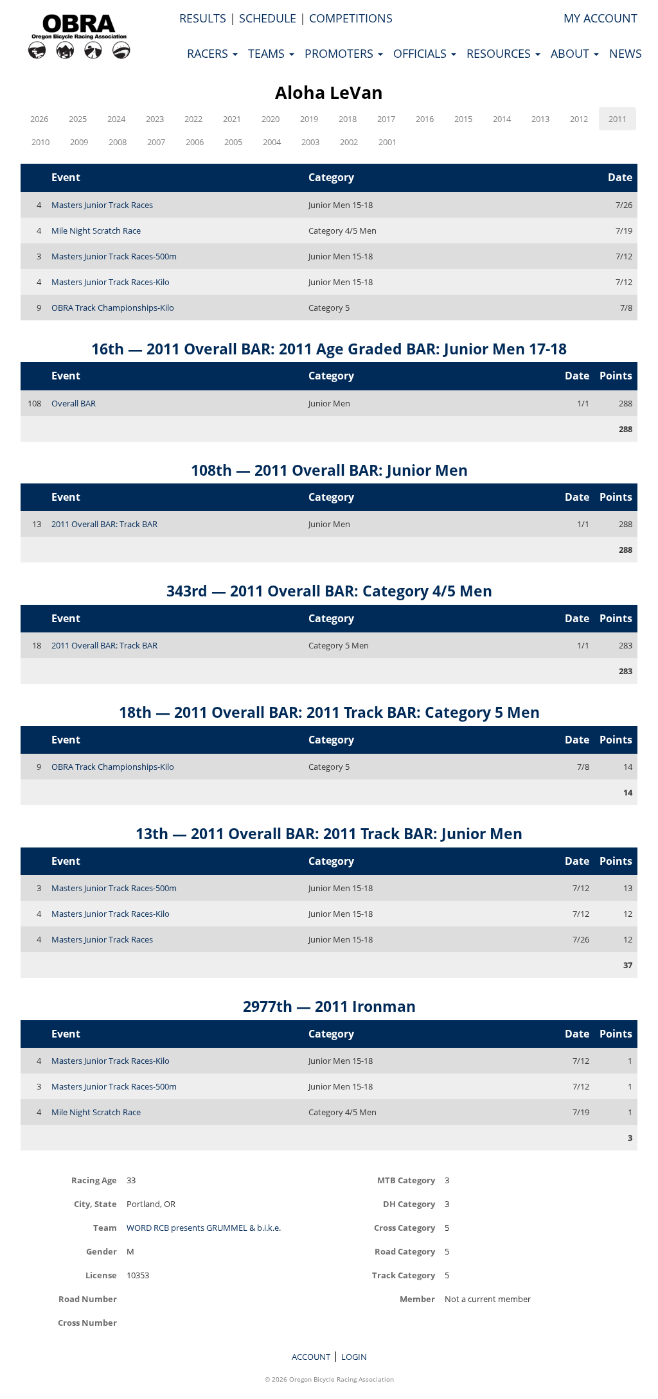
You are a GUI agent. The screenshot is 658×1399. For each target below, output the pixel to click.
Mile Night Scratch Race (96, 230)
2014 (502, 119)
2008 (118, 142)
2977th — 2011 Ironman (329, 1006)
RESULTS (202, 18)
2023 (155, 119)
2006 (195, 142)
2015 (463, 119)
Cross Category (404, 1227)
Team (105, 1227)
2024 (116, 119)
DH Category (409, 1203)
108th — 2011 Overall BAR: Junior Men (329, 470)
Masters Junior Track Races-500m (114, 256)
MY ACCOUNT (600, 18)
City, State (95, 1203)
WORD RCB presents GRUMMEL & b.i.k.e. (204, 1227)
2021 (232, 119)
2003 (310, 142)
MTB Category (406, 1179)
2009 (79, 142)
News (625, 53)
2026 (39, 119)
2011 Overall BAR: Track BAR (104, 524)
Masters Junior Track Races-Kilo (110, 282)
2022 (193, 119)
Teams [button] (268, 53)
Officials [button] (421, 53)
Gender (101, 1251)
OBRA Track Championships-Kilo (112, 307)
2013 (540, 119)
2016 (425, 119)
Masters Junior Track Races (102, 205)
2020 (271, 119)
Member (417, 1298)
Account (311, 1356)
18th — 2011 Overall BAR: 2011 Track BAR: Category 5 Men (329, 712)
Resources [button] (500, 53)
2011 (618, 119)
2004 (272, 142)
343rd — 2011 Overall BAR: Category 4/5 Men (329, 590)
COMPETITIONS (351, 18)
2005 (233, 142)
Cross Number (87, 1322)
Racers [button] (209, 53)
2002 (349, 142)
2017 (386, 119)
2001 (387, 142)
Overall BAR (73, 403)
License (101, 1274)
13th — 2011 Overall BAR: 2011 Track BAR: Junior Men (329, 833)
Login (354, 1356)
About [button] (571, 53)
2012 (579, 119)
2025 (78, 119)
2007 (156, 142)
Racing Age (94, 1179)
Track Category (403, 1274)
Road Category (405, 1251)
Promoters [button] (341, 53)
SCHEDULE (267, 18)
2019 (309, 119)
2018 (348, 119)
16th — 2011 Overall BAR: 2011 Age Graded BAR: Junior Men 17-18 (329, 348)
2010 (40, 142)
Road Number (87, 1298)
